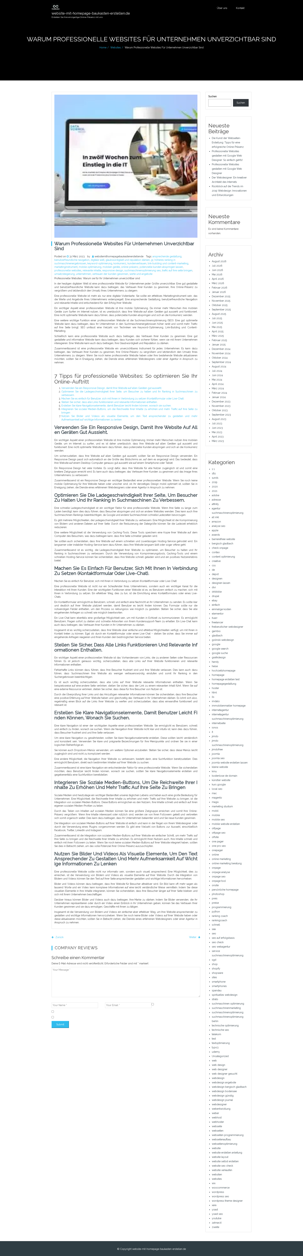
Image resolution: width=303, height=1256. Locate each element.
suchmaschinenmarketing (226, 1008)
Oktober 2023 (220, 410)
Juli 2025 (217, 318)
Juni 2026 (217, 270)
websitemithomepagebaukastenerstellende (119, 256)
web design (218, 1065)
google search (220, 648)
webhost (217, 1117)
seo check (218, 942)
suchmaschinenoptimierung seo (142, 270)
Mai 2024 (217, 379)
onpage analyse (221, 872)
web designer (219, 1069)
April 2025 (217, 331)
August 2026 (219, 261)
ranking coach (220, 916)
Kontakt (240, 8)
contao (216, 552)
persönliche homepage (225, 889)
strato (215, 999)
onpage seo (218, 876)
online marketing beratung (227, 863)
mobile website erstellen (226, 824)
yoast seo (217, 1214)
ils (213, 696)
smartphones (219, 986)
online (215, 854)
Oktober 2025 (219, 305)
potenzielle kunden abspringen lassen (161, 267)
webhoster (218, 1122)
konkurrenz (119, 263)
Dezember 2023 (221, 401)
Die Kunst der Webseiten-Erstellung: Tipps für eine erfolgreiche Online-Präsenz (228, 142)
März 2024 (218, 388)
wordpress (218, 1192)
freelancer (217, 622)
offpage (216, 828)
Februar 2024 (219, 392)
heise (215, 666)
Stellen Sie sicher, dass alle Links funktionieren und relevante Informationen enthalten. (109, 402)
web (214, 1060)
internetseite (218, 723)
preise (215, 902)
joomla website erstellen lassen (230, 762)
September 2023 (221, 414)
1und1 (215, 477)
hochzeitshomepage (223, 670)
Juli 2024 (217, 370)
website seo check (222, 1165)
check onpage (220, 547)
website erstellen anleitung (227, 1152)
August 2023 (219, 419)
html (214, 692)
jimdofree (217, 749)
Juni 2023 (217, 427)
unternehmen (83, 274)
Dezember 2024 (221, 349)
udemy (216, 1051)
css (214, 565)
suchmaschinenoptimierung (227, 1012)
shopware (217, 973)
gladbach (217, 635)
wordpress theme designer (227, 1200)
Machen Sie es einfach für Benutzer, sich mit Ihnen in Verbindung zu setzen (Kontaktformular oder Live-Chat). (122, 398)
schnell (216, 924)
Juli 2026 (217, 265)
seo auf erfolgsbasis (223, 937)
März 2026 (218, 283)
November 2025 (221, 300)
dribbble (217, 591)
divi (214, 587)
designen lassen (221, 583)
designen (217, 578)
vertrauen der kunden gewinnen (110, 274)
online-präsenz (129, 267)
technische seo (220, 1029)
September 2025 (221, 309)
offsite (215, 837)
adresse (216, 499)
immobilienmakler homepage (228, 705)
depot (215, 574)
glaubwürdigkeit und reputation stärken (128, 260)
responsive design (112, 270)
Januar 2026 (219, 292)
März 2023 (218, 441)
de (213, 569)
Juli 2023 (217, 423)
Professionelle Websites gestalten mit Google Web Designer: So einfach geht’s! (227, 155)
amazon (216, 521)
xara (214, 1205)
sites (214, 977)
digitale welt (97, 260)
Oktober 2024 (220, 357)
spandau (216, 990)
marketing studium (222, 806)
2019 (214, 482)
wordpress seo (220, 1196)
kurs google (219, 784)
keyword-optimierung (99, 263)
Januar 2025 (218, 344)
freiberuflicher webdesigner (227, 626)
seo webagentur (221, 946)
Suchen (212, 96)
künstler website (221, 780)
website (216, 1148)
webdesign (218, 1078)
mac (214, 793)
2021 (214, 491)
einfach (216, 604)
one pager (218, 841)
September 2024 (221, 362)
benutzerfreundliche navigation (71, 260)
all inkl (215, 517)
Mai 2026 (217, 274)
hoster (215, 688)
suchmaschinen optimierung (228, 1003)
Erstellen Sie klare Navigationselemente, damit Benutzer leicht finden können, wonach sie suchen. (116, 405)
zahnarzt (216, 1222)
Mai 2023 (217, 432)
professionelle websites (67, 270)
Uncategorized (220, 1056)
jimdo (215, 736)
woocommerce (221, 1187)
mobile (216, 815)
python (216, 911)
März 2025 (218, 335)
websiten (217, 1174)
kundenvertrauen (136, 263)
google (216, 644)
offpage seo (218, 832)
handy (215, 661)
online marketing (221, 859)
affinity (215, 504)
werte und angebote (140, 274)
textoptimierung (221, 1043)
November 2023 (221, 406)
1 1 (213, 469)
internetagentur (220, 710)
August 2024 (219, 366)
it (212, 732)
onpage (216, 867)
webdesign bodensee (224, 1091)
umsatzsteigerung (64, 274)
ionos (215, 727)
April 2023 (218, 436)
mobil (215, 810)
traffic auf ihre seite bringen (177, 270)
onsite (215, 885)
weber (215, 1113)
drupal (215, 596)
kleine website (220, 767)
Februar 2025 (219, 340)
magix (215, 802)
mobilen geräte (111, 267)
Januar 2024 (219, 397)
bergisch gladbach (222, 543)
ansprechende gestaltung (167, 256)
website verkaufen (222, 1170)
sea (214, 929)
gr (152, 260)
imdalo (216, 701)
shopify (216, 968)
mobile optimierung (90, 267)
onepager (217, 850)
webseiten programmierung (228, 1135)
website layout (220, 1157)
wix (214, 1183)
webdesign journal (222, 1100)
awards (216, 534)
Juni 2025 (217, 322)
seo (214, 933)
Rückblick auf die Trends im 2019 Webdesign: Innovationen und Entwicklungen (229, 190)
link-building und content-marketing (168, 263)
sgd (214, 959)
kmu (214, 771)
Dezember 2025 (221, 296)
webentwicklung (221, 1108)
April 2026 (218, 278)
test (214, 1038)
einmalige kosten (221, 609)
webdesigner (219, 1104)
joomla (216, 753)
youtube (216, 1218)
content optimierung (223, 556)
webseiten (217, 1130)
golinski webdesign (223, 640)
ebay (214, 600)
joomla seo (218, 758)
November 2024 (221, 353)
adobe (215, 495)
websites (115, 47)
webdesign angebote (224, 1082)
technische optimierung (225, 1025)
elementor (218, 613)
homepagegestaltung (224, 683)
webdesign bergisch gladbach (229, 1086)
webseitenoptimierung (224, 1143)
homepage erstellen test (226, 679)
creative (216, 561)
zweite (215, 1227)
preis (214, 898)
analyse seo (218, 526)
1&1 (214, 473)
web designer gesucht (224, 1073)
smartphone (218, 981)
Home (102, 47)
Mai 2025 (217, 327)
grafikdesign (219, 657)
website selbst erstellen (225, 1161)
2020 (215, 486)
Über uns (222, 8)
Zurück (59, 937)
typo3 (215, 1047)
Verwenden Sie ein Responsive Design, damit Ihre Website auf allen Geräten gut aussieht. (111, 388)
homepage (218, 675)
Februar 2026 (219, 287)
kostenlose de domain (224, 775)
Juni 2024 (217, 375)
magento (217, 797)
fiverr (214, 618)
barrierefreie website (223, 539)
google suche (220, 653)
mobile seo (218, 819)
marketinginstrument (66, 267)
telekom (216, 1034)
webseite (217, 1126)
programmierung (221, 907)
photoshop (218, 894)
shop (215, 964)
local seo (217, 788)
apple (215, 530)
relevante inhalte (92, 270)
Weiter (193, 937)
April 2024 (218, 384)
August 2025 (219, 314)
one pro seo (219, 845)
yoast (215, 1209)
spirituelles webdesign (224, 994)
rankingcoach (219, 920)
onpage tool (219, 881)
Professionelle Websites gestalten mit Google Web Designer (227, 169)
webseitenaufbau (221, 1139)
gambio (216, 631)
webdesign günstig (223, 1095)
